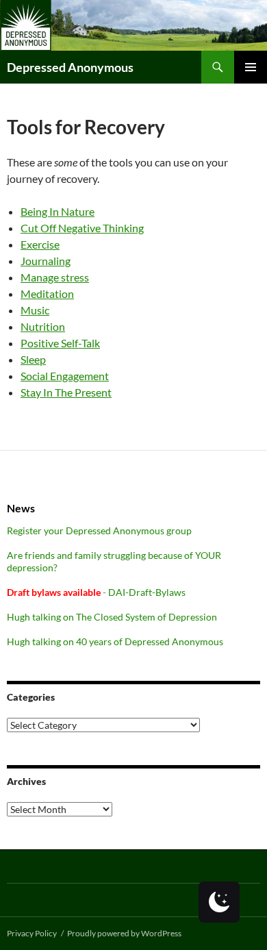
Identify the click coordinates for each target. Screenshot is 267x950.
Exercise (40, 244)
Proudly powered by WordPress (124, 933)
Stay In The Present (66, 392)
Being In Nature (57, 211)
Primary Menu (250, 67)
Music (35, 309)
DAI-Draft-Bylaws (147, 592)
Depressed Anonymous (70, 67)
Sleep (33, 359)
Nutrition (43, 326)
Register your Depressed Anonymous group (99, 530)
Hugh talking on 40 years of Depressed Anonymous (115, 641)
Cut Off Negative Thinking (82, 227)
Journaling (46, 260)
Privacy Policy (32, 933)
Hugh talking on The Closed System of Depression (112, 617)
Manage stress (55, 277)
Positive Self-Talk (60, 342)
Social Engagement (65, 375)
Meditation (47, 293)
